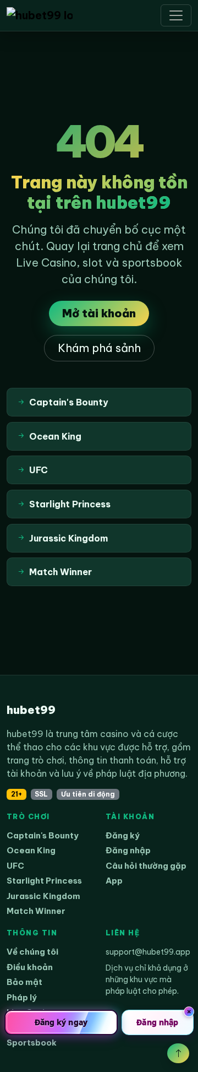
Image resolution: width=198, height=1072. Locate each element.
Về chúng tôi (32, 951)
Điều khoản (30, 967)
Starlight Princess (44, 880)
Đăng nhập (128, 850)
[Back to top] (178, 1053)
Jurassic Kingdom (43, 896)
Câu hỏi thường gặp (146, 865)
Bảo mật (24, 982)
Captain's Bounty (43, 835)
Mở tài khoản (99, 313)
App (114, 880)
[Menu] (176, 15)
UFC (15, 865)
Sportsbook (32, 1042)
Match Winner (36, 911)
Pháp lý (22, 997)
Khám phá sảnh (99, 348)
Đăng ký (123, 835)
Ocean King (31, 850)
